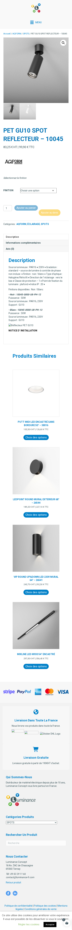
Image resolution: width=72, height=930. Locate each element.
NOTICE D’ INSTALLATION (23, 330)
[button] (63, 43)
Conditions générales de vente (41, 909)
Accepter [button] (50, 924)
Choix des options (36, 437)
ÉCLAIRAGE (33, 224)
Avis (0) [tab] (10, 248)
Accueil (7, 33)
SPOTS (26, 33)
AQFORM (16, 33)
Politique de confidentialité (18, 905)
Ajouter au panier (26, 207)
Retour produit (13, 882)
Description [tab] (12, 237)
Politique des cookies (45, 905)
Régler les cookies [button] (28, 924)
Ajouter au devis (49, 212)
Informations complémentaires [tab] (23, 242)
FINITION (8, 190)
